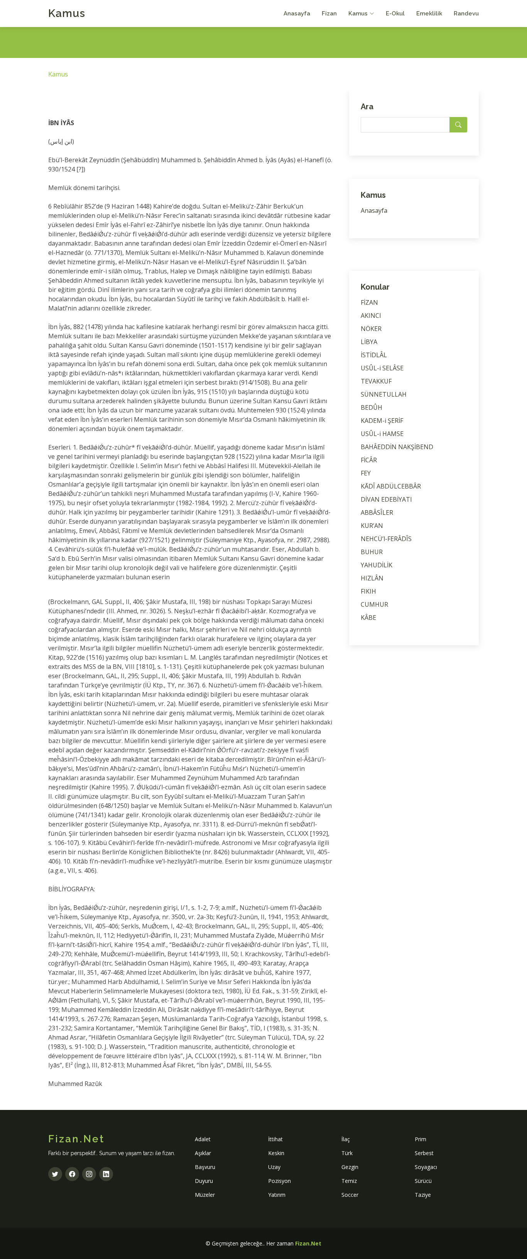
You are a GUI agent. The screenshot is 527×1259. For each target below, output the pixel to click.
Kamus (66, 13)
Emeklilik (429, 13)
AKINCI (371, 315)
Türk (347, 1153)
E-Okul (395, 13)
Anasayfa (297, 13)
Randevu (466, 13)
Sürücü (423, 1180)
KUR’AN (372, 525)
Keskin (276, 1153)
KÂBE (368, 617)
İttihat (275, 1139)
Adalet (203, 1139)
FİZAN (369, 302)
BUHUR (372, 552)
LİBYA (369, 342)
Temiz (349, 1180)
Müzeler (205, 1194)
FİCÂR (369, 460)
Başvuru (205, 1167)
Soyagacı (426, 1167)
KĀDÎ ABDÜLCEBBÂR (391, 486)
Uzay (274, 1167)
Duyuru (204, 1180)
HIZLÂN (372, 578)
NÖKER (371, 328)
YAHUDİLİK (376, 565)
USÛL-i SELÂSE (382, 368)
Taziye (423, 1194)
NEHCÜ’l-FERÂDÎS (386, 538)
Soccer (349, 1194)
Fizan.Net (308, 1243)
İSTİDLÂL (374, 355)
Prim (420, 1139)
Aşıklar (203, 1153)
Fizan (329, 13)
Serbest (424, 1153)
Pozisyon (279, 1180)
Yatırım (276, 1194)
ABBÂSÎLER (377, 512)
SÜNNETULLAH (384, 394)
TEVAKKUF (376, 381)
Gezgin (349, 1167)
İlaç (345, 1139)
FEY (366, 473)
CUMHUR (374, 604)
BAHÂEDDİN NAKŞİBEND (397, 447)
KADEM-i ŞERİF (382, 420)
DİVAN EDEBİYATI (386, 499)
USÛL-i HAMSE (382, 433)
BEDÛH (371, 407)
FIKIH (368, 591)
